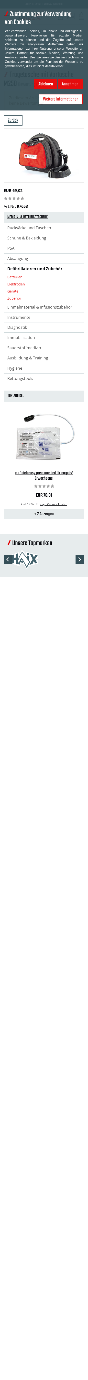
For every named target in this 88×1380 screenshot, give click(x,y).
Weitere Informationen (60, 99)
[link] (14, 198)
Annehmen (70, 84)
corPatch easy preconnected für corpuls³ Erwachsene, (44, 476)
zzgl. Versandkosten (53, 504)
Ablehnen (45, 84)
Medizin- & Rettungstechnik (27, 217)
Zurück (13, 120)
